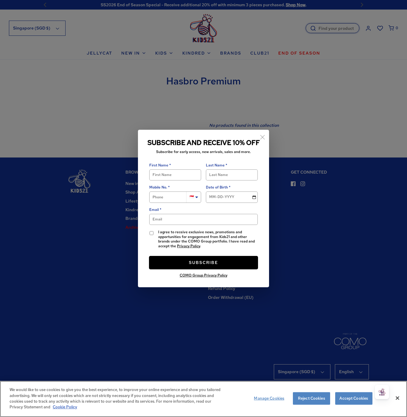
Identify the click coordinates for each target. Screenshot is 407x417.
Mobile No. (158, 187)
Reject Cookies (311, 398)
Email (154, 210)
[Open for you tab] (382, 392)
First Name (158, 165)
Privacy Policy (188, 246)
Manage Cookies (269, 398)
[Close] (262, 136)
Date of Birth (217, 187)
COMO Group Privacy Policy (203, 275)
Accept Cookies (353, 398)
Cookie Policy (65, 407)
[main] (203, 399)
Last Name (215, 165)
